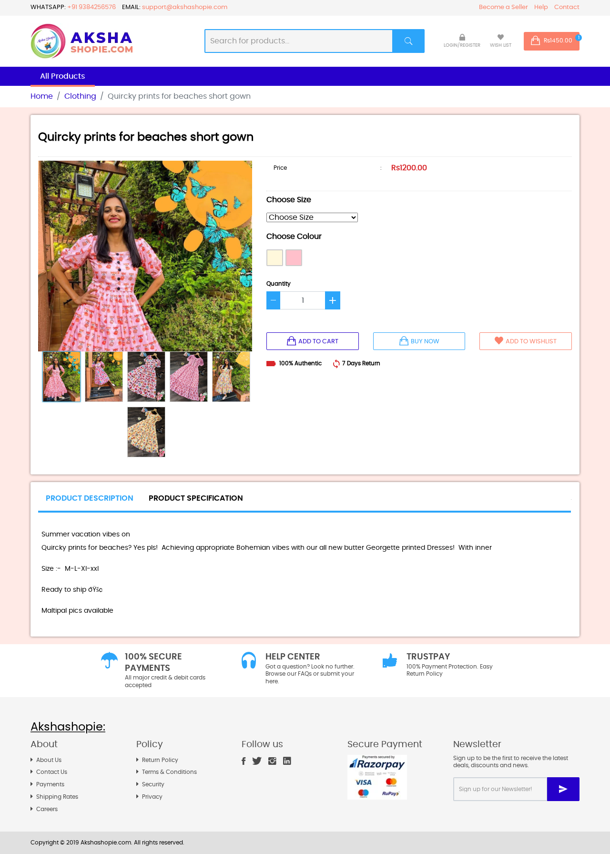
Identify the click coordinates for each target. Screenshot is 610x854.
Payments (50, 784)
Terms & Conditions (169, 772)
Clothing (80, 96)
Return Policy (160, 760)
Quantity (278, 284)
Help (541, 7)
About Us (48, 760)
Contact (567, 7)
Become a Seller (503, 7)
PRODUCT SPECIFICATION (196, 498)
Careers (47, 809)
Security (153, 784)
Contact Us (51, 772)
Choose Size (288, 200)
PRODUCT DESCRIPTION (89, 498)
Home (41, 96)
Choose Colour (294, 236)
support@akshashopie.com (184, 7)
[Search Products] (409, 41)
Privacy (152, 797)
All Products (62, 76)
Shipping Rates (57, 797)
